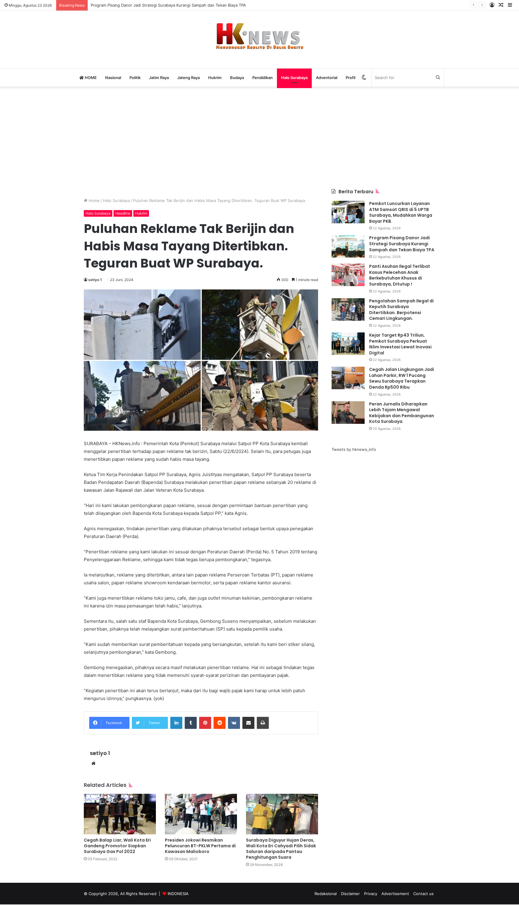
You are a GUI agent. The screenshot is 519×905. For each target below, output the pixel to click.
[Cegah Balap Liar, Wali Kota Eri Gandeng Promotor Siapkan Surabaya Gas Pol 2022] (120, 814)
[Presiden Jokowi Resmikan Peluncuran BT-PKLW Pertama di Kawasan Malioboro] (201, 814)
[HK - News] (259, 36)
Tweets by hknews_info (354, 449)
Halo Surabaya (294, 77)
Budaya (237, 77)
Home (93, 200)
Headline (122, 213)
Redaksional (325, 893)
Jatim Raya (159, 77)
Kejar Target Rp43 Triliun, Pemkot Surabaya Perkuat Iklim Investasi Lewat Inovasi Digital (400, 344)
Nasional (113, 77)
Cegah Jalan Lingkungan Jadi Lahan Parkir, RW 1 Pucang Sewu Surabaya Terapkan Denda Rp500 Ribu (401, 378)
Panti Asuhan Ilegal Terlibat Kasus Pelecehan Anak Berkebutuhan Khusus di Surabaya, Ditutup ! (399, 275)
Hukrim (215, 77)
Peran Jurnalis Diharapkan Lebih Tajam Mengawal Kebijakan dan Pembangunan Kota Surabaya (401, 413)
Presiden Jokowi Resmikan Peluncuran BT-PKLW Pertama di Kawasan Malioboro (200, 846)
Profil (350, 77)
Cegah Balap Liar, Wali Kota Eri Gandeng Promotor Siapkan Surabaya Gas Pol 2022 (117, 846)
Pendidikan (262, 77)
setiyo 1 (95, 279)
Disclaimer (350, 893)
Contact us (423, 893)
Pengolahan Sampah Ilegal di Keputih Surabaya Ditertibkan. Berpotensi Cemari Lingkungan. (401, 310)
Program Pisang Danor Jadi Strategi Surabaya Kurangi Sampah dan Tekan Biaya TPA (168, 5)
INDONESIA (178, 893)
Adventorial (326, 77)
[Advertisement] (259, 137)
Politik (135, 77)
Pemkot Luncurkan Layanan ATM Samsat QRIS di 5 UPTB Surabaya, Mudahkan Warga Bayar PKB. (400, 212)
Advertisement (395, 893)
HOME (90, 77)
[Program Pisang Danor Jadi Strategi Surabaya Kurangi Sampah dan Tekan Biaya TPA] (348, 246)
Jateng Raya (188, 77)
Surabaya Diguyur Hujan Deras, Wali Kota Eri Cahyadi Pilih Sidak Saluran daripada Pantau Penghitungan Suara (281, 848)
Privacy (370, 893)
